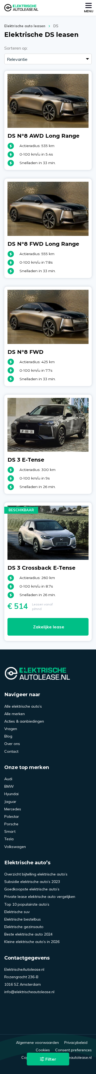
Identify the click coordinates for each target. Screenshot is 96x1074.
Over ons (12, 743)
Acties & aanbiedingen (24, 721)
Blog (8, 736)
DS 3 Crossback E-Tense (41, 568)
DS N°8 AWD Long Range (43, 136)
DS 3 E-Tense (25, 460)
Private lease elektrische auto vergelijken (39, 896)
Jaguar (10, 801)
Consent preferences (73, 1050)
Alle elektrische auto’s (23, 706)
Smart (9, 831)
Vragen (10, 728)
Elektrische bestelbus (22, 919)
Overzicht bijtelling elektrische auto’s (35, 874)
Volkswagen (15, 846)
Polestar (11, 816)
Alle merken (14, 713)
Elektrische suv (17, 911)
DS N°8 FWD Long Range (43, 244)
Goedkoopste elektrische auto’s (31, 889)
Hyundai (11, 793)
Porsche (11, 824)
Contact (11, 751)
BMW (9, 786)
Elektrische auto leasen (24, 26)
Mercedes (12, 809)
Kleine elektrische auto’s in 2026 (31, 941)
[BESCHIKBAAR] (48, 558)
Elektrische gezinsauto (23, 926)
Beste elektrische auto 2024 (28, 934)
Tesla (9, 839)
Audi (8, 778)
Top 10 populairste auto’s (26, 904)
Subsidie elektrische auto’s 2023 (32, 881)
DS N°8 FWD (25, 352)
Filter (50, 1059)
